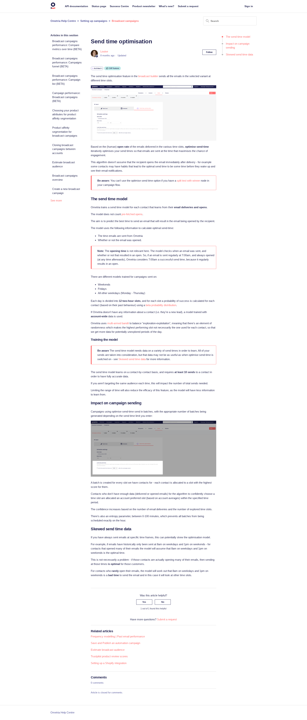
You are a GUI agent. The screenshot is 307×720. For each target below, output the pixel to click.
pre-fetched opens (132, 214)
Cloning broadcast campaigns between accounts (64, 149)
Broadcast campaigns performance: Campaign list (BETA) (66, 79)
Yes (144, 602)
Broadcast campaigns (125, 20)
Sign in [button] (248, 6)
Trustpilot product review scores (109, 656)
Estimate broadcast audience (63, 164)
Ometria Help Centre (63, 20)
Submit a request (188, 6)
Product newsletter (143, 6)
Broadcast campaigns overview (65, 177)
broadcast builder (148, 76)
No (162, 602)
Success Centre (119, 6)
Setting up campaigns (93, 20)
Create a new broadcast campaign (66, 191)
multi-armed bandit (118, 323)
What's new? (166, 6)
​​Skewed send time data (239, 54)
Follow (209, 52)
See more (56, 200)
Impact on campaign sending (237, 45)
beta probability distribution (160, 305)
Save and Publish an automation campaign (115, 643)
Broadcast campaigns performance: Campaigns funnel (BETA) (67, 62)
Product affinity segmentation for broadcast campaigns (64, 131)
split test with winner (188, 180)
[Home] (53, 8)
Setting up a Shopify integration (108, 663)
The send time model (238, 36)
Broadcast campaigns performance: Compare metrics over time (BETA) (67, 45)
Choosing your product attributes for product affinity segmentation (65, 114)
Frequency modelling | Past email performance (118, 636)
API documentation (76, 6)
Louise (104, 51)
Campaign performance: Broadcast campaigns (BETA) (66, 97)
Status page (99, 6)
